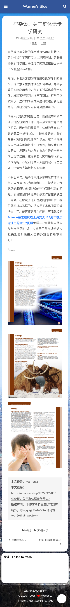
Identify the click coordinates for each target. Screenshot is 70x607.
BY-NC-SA (39, 510)
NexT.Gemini (36, 601)
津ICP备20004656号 (35, 591)
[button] (5, 6)
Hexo (23, 601)
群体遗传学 (42, 531)
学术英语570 (18, 540)
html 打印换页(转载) (50, 540)
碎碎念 (27, 531)
